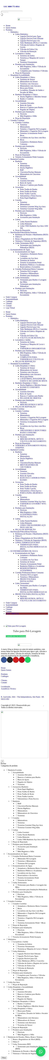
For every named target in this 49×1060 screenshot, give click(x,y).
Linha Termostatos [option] (20, 883)
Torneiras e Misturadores (29, 273)
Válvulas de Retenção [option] (26, 968)
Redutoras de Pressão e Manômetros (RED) (31, 235)
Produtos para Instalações (24, 64)
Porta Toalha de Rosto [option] (26, 794)
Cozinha (18, 200)
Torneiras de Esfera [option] (25, 944)
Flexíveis (23, 114)
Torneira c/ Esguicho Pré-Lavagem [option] (30, 918)
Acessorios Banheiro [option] (20, 787)
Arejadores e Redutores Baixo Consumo (33, 431)
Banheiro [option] (16, 801)
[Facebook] (4, 660)
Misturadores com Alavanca (30, 86)
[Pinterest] (22, 660)
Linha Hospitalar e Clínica (25, 77)
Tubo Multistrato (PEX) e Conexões (33, 43)
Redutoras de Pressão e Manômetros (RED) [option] (29, 1051)
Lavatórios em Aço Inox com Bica (33, 138)
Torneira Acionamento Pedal (30, 263)
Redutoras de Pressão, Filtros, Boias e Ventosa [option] (25, 1037)
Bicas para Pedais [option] (24, 1011)
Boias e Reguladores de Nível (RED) (29, 239)
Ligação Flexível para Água (30, 36)
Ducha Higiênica (26, 168)
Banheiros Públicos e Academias (32, 265)
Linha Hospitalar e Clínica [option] (22, 1008)
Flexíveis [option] (21, 849)
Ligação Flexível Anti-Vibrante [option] (29, 954)
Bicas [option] (20, 908)
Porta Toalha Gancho (28, 194)
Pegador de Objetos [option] (25, 782)
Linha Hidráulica (21, 34)
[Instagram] (10, 660)
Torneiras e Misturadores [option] (27, 861)
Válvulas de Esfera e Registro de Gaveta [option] (33, 963)
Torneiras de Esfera (27, 56)
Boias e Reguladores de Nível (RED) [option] (26, 1039)
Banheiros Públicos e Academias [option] (30, 871)
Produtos (9, 30)
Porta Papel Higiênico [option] (26, 789)
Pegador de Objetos (27, 110)
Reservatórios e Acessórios (30, 267)
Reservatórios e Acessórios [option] (28, 875)
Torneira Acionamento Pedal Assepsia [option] (27, 937)
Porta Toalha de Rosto (28, 191)
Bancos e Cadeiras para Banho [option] (29, 777)
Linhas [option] (15, 830)
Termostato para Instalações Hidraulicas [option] (32, 889)
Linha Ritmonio (26, 224)
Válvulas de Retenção (28, 51)
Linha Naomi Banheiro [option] (26, 835)
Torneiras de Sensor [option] (25, 880)
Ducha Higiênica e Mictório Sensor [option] (31, 1006)
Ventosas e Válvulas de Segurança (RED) (31, 241)
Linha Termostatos (22, 278)
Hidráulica (14, 32)
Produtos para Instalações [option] (22, 844)
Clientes (9, 303)
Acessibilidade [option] (18, 772)
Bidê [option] (19, 804)
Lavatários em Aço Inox (29, 258)
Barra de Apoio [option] (23, 780)
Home (8, 26)
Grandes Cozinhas (17, 120)
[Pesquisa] (2, 14)
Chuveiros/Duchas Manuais (30, 172)
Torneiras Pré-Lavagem (29, 271)
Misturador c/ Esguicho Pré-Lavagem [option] (31, 913)
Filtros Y (18, 237)
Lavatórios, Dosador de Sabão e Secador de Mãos (32, 91)
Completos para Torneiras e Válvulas (34, 71)
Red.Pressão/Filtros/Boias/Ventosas (23, 232)
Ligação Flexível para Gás (30, 41)
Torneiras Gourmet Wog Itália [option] (29, 827)
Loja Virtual (10, 308)
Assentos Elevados (27, 103)
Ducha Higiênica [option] (24, 808)
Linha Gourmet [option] (23, 832)
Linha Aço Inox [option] (14, 982)
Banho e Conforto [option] (24, 1004)
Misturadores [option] (22, 811)
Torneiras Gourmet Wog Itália (31, 209)
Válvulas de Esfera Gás (29, 49)
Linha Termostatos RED (24, 243)
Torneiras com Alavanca (29, 84)
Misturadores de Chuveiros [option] (28, 813)
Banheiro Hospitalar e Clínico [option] (24, 1001)
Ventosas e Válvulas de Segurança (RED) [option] (28, 1053)
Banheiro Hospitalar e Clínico (26, 94)
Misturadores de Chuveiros (30, 174)
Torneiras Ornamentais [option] (26, 946)
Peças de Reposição (22, 73)
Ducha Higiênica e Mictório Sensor (33, 97)
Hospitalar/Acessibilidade (20, 75)
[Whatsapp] (28, 660)
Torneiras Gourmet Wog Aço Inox (33, 207)
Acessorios (19, 187)
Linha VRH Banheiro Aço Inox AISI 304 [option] (33, 839)
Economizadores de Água (20, 250)
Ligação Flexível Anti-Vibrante (31, 38)
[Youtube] (16, 660)
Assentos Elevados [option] (25, 775)
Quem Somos (11, 28)
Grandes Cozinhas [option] (15, 901)
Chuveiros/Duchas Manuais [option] (28, 806)
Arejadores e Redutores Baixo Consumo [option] (33, 868)
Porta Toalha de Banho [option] (26, 792)
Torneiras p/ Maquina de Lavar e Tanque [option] (33, 949)
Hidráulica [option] (12, 939)
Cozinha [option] (16, 818)
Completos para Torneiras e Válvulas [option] (31, 975)
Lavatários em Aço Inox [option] (27, 873)
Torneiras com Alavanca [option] (27, 1023)
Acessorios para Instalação (30, 217)
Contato (9, 306)
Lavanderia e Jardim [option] (20, 942)
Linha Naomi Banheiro (28, 222)
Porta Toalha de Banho (28, 189)
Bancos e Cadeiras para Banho (31, 107)
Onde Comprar (11, 297)
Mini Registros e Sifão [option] (26, 851)
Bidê (22, 170)
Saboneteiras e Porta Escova (30, 196)
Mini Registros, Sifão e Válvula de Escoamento (33, 440)
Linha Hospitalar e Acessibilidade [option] (20, 987)
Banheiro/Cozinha (17, 159)
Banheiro (18, 161)
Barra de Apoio (26, 105)
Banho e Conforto (27, 99)
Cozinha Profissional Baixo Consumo (29, 269)
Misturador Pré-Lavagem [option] (27, 859)
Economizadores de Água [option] (17, 854)
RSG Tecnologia (37, 705)
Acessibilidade (20, 101)
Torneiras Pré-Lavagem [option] (26, 863)
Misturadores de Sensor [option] (26, 1020)
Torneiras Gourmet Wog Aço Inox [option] (30, 825)
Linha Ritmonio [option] (23, 837)
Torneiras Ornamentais (28, 62)
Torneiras (23, 125)
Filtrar (4, 1058)
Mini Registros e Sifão (28, 116)
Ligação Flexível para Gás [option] (27, 958)
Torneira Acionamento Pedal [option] (28, 878)
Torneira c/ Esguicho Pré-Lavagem (33, 129)
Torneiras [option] (21, 784)
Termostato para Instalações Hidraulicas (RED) (30, 246)
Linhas (17, 219)
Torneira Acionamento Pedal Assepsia (29, 157)
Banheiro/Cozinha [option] (15, 770)
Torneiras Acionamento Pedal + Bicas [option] (31, 923)
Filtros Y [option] (16, 1042)
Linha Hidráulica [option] (19, 951)
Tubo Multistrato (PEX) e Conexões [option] (31, 961)
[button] (40, 1051)
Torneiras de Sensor (27, 79)
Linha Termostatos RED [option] (22, 1044)
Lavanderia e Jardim (22, 54)
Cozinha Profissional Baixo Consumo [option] (27, 856)
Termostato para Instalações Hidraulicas (33, 591)
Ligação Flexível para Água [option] (28, 956)
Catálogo (9, 301)
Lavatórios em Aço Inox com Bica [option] (30, 911)
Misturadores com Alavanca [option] (28, 1018)
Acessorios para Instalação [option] (27, 847)
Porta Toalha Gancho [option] (25, 796)
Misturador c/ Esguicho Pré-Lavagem (34, 131)
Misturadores (25, 127)
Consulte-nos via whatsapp (16, 636)
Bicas (22, 140)
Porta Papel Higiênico (28, 198)
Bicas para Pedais (26, 88)
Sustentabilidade (12, 299)
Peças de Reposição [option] (20, 842)
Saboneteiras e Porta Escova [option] (28, 799)
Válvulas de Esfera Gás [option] (26, 966)
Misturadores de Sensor (29, 82)
